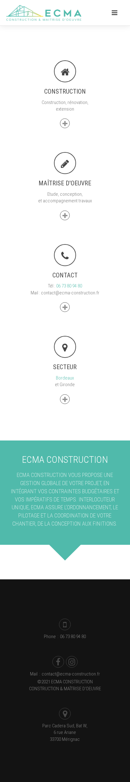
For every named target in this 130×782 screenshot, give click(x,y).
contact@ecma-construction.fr (71, 674)
